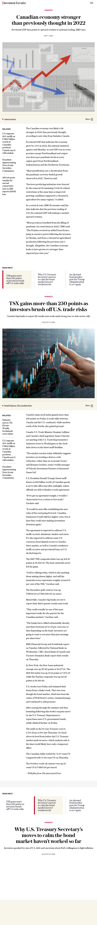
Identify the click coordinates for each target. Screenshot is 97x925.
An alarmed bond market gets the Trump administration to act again (77, 279)
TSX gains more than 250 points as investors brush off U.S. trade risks (15, 279)
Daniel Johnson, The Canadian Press (18, 405)
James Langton (10, 119)
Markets (48, 10)
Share (87, 119)
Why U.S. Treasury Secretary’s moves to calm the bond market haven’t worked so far (47, 279)
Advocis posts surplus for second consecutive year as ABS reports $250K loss (9, 185)
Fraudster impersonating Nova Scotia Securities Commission (9, 165)
